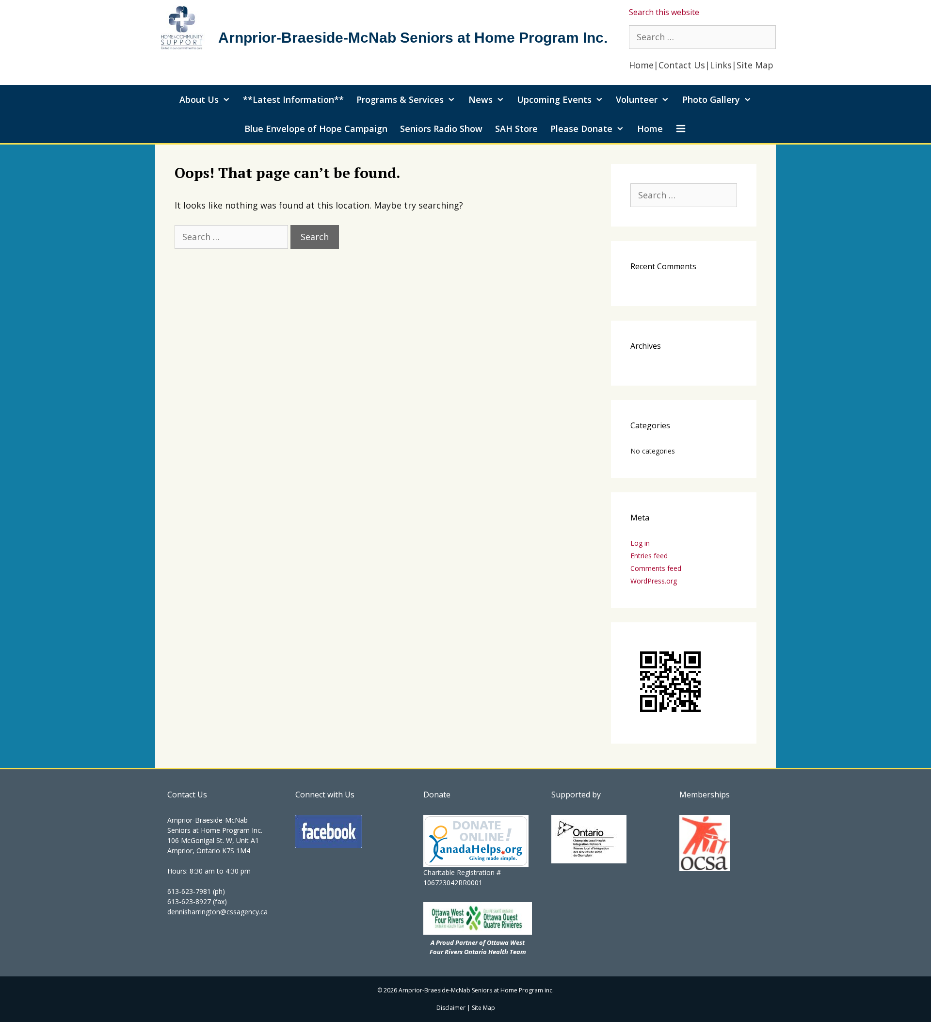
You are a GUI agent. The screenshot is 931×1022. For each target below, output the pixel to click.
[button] (681, 128)
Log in (640, 543)
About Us (199, 99)
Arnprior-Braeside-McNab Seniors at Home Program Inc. (413, 38)
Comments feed (655, 568)
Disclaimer (451, 1008)
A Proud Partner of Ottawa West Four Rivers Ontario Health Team (478, 947)
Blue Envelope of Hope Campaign (315, 128)
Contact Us (681, 65)
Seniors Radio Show (441, 128)
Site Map (756, 65)
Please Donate (581, 128)
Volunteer (637, 99)
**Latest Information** (293, 99)
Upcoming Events (554, 99)
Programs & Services (400, 99)
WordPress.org (653, 580)
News (480, 99)
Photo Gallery (711, 99)
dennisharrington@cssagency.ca (217, 911)
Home (641, 65)
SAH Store (516, 128)
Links (721, 65)
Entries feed (649, 555)
